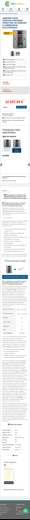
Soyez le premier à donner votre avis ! (14, 489)
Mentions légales (3, 507)
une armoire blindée (21, 419)
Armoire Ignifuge (13, 13)
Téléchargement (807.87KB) (9, 180)
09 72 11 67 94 (21, 514)
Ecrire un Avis (9, 482)
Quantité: (5, 107)
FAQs (1, 514)
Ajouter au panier (21, 107)
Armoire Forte (7, 13)
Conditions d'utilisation (5, 509)
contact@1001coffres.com (23, 512)
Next (29, 165)
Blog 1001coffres (3, 512)
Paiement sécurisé (4, 510)
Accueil (1, 13)
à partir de (7, 90)
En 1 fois (6, 83)
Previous (1, 165)
